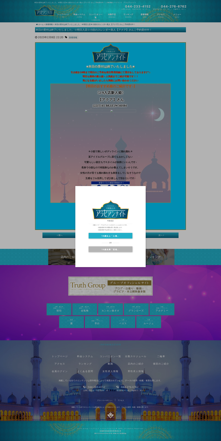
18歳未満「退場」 (110, 249)
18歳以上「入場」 (110, 236)
